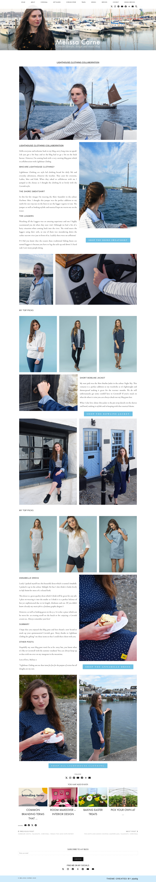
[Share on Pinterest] (36, 825)
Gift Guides (57, 2)
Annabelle (72, 583)
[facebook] (73, 869)
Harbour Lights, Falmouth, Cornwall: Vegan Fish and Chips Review (46, 833)
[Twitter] (112, 6)
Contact (116, 2)
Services (104, 2)
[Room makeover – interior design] (63, 797)
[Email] (133, 6)
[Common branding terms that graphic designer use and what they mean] (33, 797)
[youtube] (88, 869)
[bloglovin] (78, 869)
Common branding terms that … (33, 814)
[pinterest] (83, 869)
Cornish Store (71, 2)
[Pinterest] (118, 6)
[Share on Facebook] (29, 825)
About (33, 2)
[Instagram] (115, 6)
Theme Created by (122, 879)
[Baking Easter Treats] (93, 797)
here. (130, 397)
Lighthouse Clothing (32, 145)
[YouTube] (122, 6)
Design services (129, 2)
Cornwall (44, 2)
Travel (84, 2)
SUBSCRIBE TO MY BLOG (78, 849)
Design (93, 2)
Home (23, 2)
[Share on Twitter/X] (32, 825)
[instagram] (68, 869)
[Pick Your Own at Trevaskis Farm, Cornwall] (123, 797)
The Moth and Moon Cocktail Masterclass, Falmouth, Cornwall (111, 833)
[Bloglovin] (129, 6)
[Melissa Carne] (78, 25)
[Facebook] (126, 6)
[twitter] (63, 869)
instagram (45, 654)
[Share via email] (25, 825)
